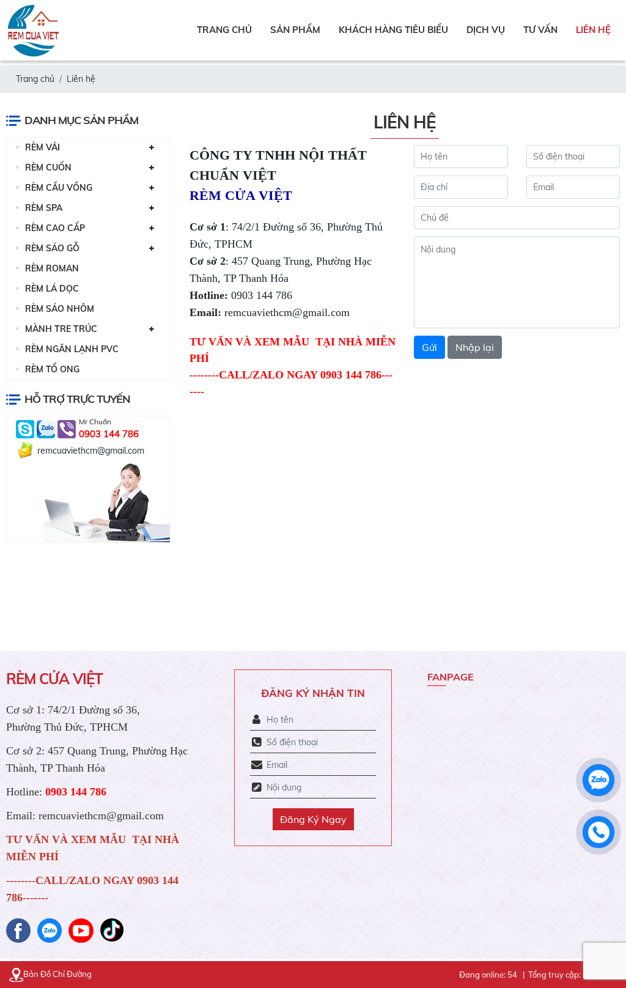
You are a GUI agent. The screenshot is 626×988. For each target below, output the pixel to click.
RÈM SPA (43, 207)
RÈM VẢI (42, 147)
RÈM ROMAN (52, 268)
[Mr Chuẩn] (26, 427)
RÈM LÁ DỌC (52, 288)
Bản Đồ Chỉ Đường (57, 974)
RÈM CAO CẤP (55, 228)
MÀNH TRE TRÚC (61, 328)
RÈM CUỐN (48, 167)
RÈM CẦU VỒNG (58, 187)
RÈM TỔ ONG (52, 369)
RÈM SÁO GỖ (52, 248)
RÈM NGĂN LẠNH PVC (72, 349)
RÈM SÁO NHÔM (59, 308)
